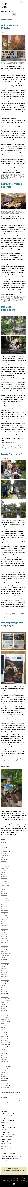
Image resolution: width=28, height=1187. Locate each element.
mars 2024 (3, 878)
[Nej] (26, 1181)
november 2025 (4, 851)
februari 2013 (4, 1034)
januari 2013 (4, 1036)
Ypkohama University (14, 616)
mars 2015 (3, 989)
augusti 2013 (4, 1023)
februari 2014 (4, 1012)
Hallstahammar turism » (6, 1115)
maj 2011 (3, 1074)
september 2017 (5, 955)
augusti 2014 (4, 1002)
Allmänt (13, 174)
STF (8, 176)
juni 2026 (3, 844)
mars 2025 (3, 863)
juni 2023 (3, 889)
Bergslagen (3, 758)
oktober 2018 (4, 944)
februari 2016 (4, 972)
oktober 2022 (4, 900)
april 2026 (3, 846)
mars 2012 (3, 1055)
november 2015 (4, 976)
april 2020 (3, 921)
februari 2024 (4, 880)
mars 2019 (3, 934)
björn (11, 445)
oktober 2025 (4, 853)
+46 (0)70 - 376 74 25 (10, 1172)
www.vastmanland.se (6, 1148)
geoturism (10, 297)
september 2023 (5, 885)
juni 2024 (3, 872)
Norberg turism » (5, 1122)
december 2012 (4, 1038)
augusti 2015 (4, 981)
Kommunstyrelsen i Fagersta (12, 185)
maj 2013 (3, 1029)
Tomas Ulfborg (20, 299)
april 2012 (3, 1053)
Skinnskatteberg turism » (6, 1136)
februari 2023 (4, 895)
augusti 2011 (4, 1068)
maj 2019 (3, 932)
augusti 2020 (4, 917)
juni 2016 (3, 966)
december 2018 (4, 940)
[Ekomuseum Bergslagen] (12, 5)
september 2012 (5, 1044)
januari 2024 (4, 881)
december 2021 (4, 908)
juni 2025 (3, 857)
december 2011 (4, 1061)
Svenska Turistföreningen (15, 176)
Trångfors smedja (5, 616)
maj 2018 (3, 947)
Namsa (7, 298)
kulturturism (21, 175)
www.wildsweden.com (12, 388)
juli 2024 (3, 870)
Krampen (8, 615)
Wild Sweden (12, 177)
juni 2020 (3, 919)
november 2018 (4, 942)
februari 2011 (4, 1080)
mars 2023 (3, 893)
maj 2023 (3, 891)
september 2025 (5, 855)
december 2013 (4, 1015)
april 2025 (3, 861)
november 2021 (4, 910)
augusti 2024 (4, 868)
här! (10, 172)
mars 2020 (3, 923)
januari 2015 (4, 993)
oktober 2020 (4, 915)
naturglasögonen (13, 298)
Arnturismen (11, 175)
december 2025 (4, 849)
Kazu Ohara (20, 614)
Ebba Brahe (7, 614)
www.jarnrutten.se (5, 1103)
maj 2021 (3, 914)
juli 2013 (3, 1025)
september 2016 (5, 963)
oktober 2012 (4, 1042)
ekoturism (15, 445)
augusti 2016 (4, 964)
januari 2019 (4, 938)
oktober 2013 (4, 1019)
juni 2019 (3, 931)
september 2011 (5, 1066)
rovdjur (8, 446)
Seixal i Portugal (4, 299)
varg (6, 447)
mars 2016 (3, 970)
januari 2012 (4, 1059)
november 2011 (4, 1063)
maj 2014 (3, 1006)
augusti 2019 (4, 929)
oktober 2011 (4, 1065)
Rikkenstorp (20, 298)
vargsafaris (6, 177)
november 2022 (4, 898)
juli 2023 (3, 887)
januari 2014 (4, 1014)
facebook (14, 1168)
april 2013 (3, 1031)
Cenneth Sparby (10, 758)
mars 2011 (3, 1078)
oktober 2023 (4, 883)
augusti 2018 (4, 946)
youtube (20, 1168)
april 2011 (3, 1076)
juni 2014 (3, 1004)
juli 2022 (3, 902)
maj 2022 (3, 904)
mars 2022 (3, 906)
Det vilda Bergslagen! (8, 308)
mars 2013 (3, 1032)
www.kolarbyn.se (14, 382)
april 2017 (3, 959)
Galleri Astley (14, 614)
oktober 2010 (4, 1087)
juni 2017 (3, 957)
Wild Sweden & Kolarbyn (9, 27)
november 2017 (4, 953)
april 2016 (3, 968)
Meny (14, 14)
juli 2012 (3, 1048)
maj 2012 (3, 1051)
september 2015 (5, 980)
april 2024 (3, 876)
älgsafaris (3, 175)
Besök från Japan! (11, 454)
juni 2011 (3, 1072)
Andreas (8, 445)
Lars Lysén (12, 615)
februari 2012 (4, 1057)
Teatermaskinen (12, 299)
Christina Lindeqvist (6, 178)
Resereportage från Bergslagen (12, 624)
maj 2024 (3, 874)
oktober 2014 (4, 998)
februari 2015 (4, 991)
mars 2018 (3, 949)
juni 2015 (3, 985)
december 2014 (4, 995)
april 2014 (3, 1008)
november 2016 (4, 961)
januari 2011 (4, 1082)
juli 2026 (3, 842)
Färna (15, 758)
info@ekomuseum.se (18, 1172)
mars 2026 (3, 847)
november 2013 (4, 1017)
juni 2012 (3, 1049)
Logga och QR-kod (5, 1160)
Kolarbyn (16, 175)
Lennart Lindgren (19, 615)
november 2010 (4, 1085)
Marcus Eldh (4, 176)
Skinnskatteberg (14, 446)
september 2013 (5, 1021)
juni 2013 (3, 1027)
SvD (18, 759)
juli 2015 (3, 983)
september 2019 (5, 927)
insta (17, 1168)
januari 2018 (4, 951)
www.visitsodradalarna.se (7, 1143)
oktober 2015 (4, 978)
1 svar (2, 32)
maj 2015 (3, 987)
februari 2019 (4, 936)
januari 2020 (4, 925)
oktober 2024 (4, 866)
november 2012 (4, 1040)
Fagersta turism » (5, 1129)
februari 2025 (4, 864)
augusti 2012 (4, 1046)
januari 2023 (4, 897)
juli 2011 (3, 1070)
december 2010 (4, 1083)
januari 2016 (4, 974)
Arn (6, 175)
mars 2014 (3, 1010)
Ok (14, 1184)
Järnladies (19, 758)
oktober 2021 (4, 912)
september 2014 (5, 1000)
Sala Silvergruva (13, 759)
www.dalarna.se (4, 1146)
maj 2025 (3, 859)
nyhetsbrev (12, 442)
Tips (17, 174)
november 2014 (4, 997)
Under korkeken (16, 1174)
